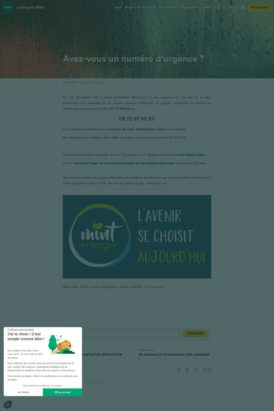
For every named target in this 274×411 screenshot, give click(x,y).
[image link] (7, 7)
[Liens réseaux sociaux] (224, 7)
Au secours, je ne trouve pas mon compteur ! (174, 356)
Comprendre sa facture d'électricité (92, 354)
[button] (7, 404)
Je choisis (23, 392)
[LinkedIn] (196, 369)
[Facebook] (179, 369)
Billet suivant (146, 350)
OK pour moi (62, 392)
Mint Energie (260, 7)
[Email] (204, 369)
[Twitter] (187, 369)
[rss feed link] (209, 369)
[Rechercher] (218, 7)
